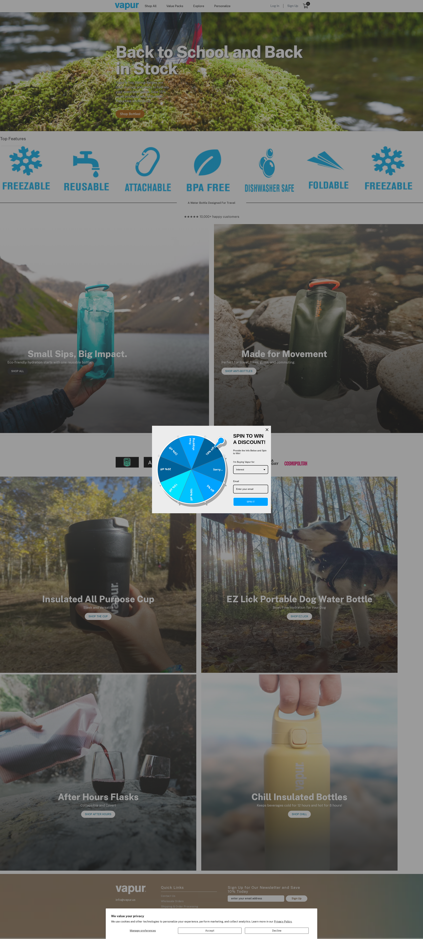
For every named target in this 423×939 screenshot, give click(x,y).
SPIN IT (251, 501)
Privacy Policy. (283, 921)
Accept (209, 930)
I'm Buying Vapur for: (244, 462)
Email (236, 481)
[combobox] (250, 469)
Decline (276, 930)
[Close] (267, 430)
